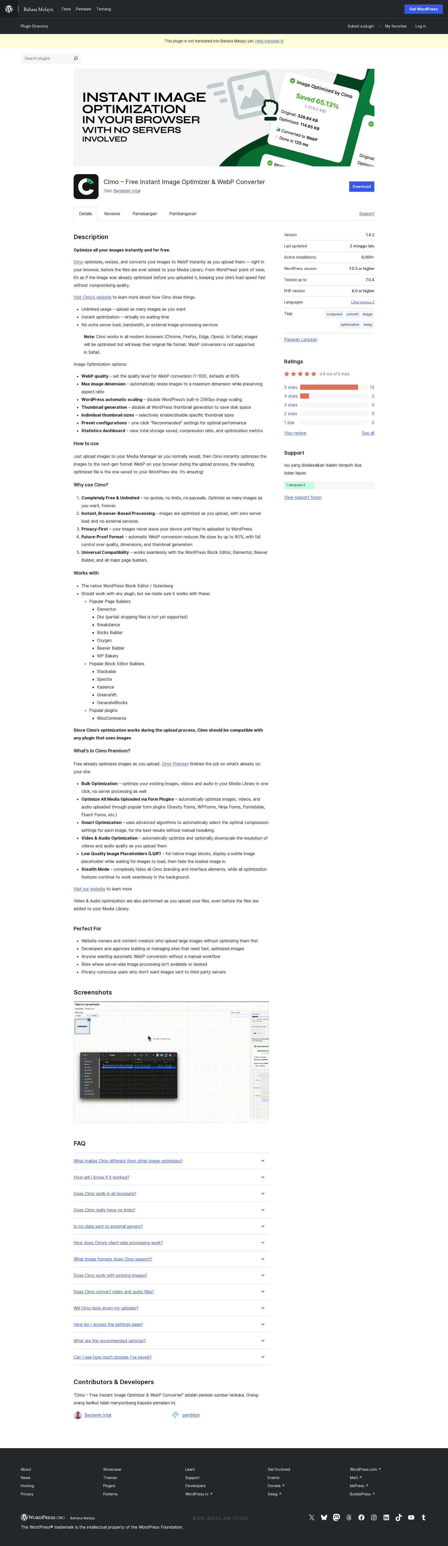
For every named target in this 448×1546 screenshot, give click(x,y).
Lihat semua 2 (362, 302)
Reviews (112, 213)
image (367, 314)
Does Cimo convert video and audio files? (114, 1291)
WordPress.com (365, 1469)
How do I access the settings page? (108, 1324)
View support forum (302, 497)
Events (273, 1477)
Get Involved (279, 1469)
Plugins (109, 1485)
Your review (295, 432)
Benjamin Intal (127, 190)
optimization (349, 324)
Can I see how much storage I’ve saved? (113, 1357)
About (26, 1469)
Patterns (110, 1494)
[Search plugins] (76, 58)
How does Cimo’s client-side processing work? (118, 1242)
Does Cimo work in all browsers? (105, 1193)
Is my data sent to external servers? (108, 1226)
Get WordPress (423, 9)
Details (85, 213)
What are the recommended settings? (110, 1340)
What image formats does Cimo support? (113, 1259)
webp (367, 324)
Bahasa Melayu (82, 1518)
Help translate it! (269, 41)
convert (353, 314)
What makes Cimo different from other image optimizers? (128, 1161)
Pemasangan (144, 213)
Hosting (27, 1485)
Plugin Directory (34, 26)
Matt (356, 1477)
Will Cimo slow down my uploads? (106, 1308)
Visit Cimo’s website (92, 297)
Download (362, 186)
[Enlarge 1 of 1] (262, 1008)
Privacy (27, 1494)
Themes (110, 1477)
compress (334, 314)
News (25, 1477)
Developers (195, 1485)
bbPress (359, 1485)
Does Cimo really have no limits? (104, 1210)
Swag (275, 1494)
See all (368, 432)
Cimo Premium (175, 763)
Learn (190, 1469)
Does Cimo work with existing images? (110, 1275)
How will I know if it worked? (101, 1177)
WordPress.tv (199, 1494)
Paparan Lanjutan (300, 339)
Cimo (78, 261)
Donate (276, 1485)
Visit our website (89, 888)
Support (366, 213)
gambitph (191, 1415)
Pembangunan (183, 213)
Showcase (112, 1469)
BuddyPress (362, 1494)
